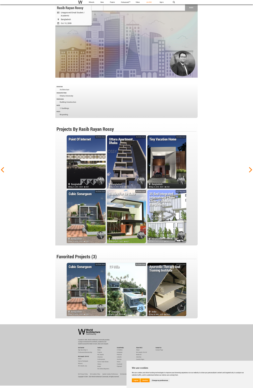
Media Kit (138, 354)
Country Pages (140, 359)
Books (99, 366)
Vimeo (118, 361)
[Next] (250, 169)
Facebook (119, 364)
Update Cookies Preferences (110, 374)
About (79, 359)
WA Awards (100, 354)
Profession (60, 99)
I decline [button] (145, 380)
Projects (99, 352)
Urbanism (100, 357)
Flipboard (119, 366)
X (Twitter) (119, 350)
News (99, 350)
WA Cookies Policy (95, 374)
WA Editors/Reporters (103, 369)
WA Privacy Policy (83, 374)
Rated (58, 105)
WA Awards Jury (82, 366)
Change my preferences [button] (160, 380)
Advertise (138, 357)
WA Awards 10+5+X (141, 352)
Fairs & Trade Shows (102, 361)
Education (60, 87)
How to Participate (83, 361)
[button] (174, 2)
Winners (80, 363)
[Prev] (2, 169)
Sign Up (80, 350)
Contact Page (159, 350)
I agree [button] (136, 380)
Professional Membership (85, 352)
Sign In (86, 350)
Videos (99, 364)
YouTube (119, 359)
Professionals (101, 359)
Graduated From (61, 93)
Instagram (119, 352)
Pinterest (119, 354)
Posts (58, 111)
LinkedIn (119, 357)
